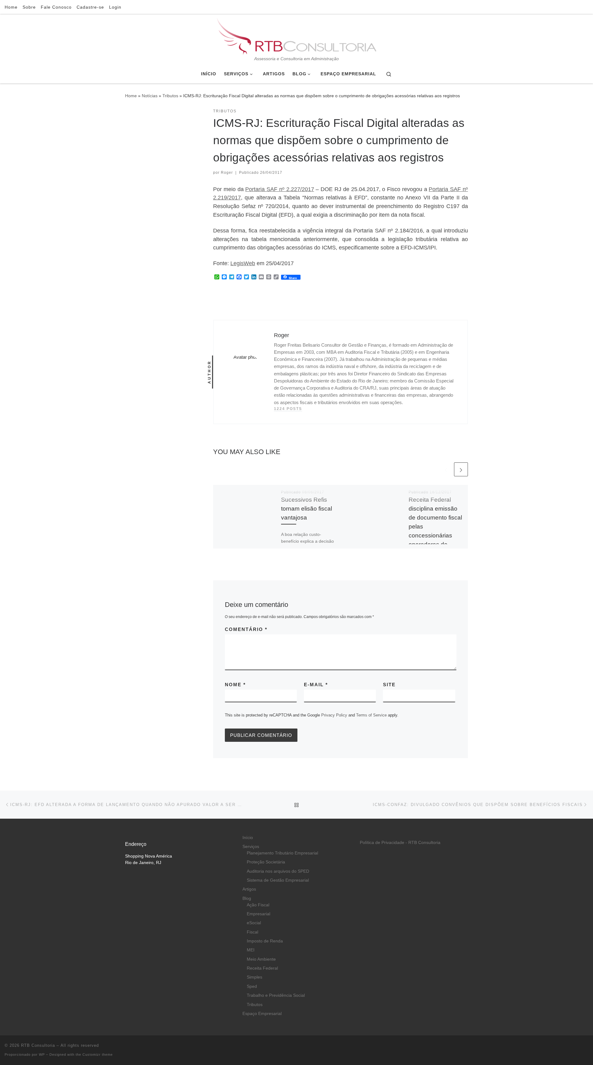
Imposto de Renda (265, 941)
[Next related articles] (461, 469)
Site (389, 684)
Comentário (246, 629)
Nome (235, 684)
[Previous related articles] (446, 469)
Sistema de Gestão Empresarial (278, 880)
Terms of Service (371, 715)
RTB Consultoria (38, 1045)
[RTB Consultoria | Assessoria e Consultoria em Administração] (296, 35)
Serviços (250, 846)
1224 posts (288, 409)
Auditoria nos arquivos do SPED (278, 871)
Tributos (170, 95)
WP (42, 1054)
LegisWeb (242, 263)
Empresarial (258, 914)
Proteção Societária (266, 862)
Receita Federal (262, 968)
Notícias (150, 95)
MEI (250, 950)
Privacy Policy (334, 715)
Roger (227, 172)
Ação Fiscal (258, 905)
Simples (254, 977)
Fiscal (252, 932)
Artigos (249, 889)
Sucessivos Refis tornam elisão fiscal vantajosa (306, 508)
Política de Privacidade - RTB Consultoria (400, 842)
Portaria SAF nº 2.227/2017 (279, 189)
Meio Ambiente (261, 959)
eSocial (254, 923)
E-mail (316, 684)
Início (247, 837)
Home (131, 95)
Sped (252, 986)
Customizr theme (97, 1054)
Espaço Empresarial (262, 1013)
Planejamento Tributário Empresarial (282, 853)
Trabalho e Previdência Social (276, 995)
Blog (246, 898)
